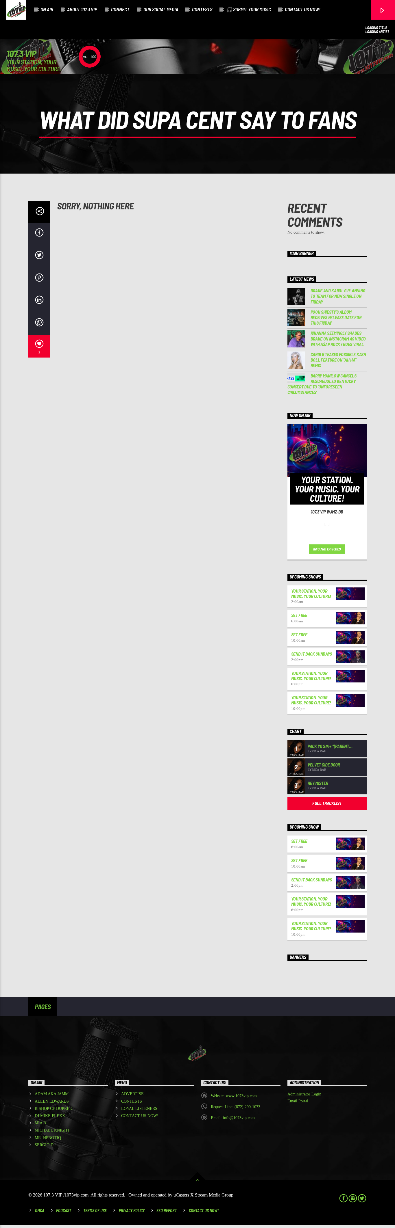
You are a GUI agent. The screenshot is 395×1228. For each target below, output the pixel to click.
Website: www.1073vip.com (234, 1096)
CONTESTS (202, 9)
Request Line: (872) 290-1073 (235, 1107)
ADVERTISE (132, 1094)
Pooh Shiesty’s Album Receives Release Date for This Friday (336, 317)
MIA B (40, 1123)
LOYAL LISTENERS (139, 1108)
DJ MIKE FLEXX (50, 1116)
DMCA (39, 1210)
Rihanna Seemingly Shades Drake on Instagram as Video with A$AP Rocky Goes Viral (338, 338)
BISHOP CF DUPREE (53, 1108)
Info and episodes (327, 549)
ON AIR (46, 9)
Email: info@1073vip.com (233, 1118)
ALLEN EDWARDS (52, 1101)
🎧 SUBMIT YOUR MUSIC (248, 9)
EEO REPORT (166, 1210)
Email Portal (297, 1101)
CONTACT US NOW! (302, 9)
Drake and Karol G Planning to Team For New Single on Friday (338, 296)
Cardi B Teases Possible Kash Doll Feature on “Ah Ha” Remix (338, 359)
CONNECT (120, 9)
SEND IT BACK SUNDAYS (311, 653)
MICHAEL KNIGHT (52, 1130)
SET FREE (299, 615)
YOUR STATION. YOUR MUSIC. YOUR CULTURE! (311, 593)
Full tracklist (327, 803)
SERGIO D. (45, 1145)
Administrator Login (304, 1094)
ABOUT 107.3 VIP (82, 9)
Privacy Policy (132, 1210)
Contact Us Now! (204, 1210)
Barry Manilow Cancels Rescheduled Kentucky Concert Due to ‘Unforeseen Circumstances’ (322, 384)
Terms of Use (95, 1210)
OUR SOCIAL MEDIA (160, 9)
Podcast (63, 1210)
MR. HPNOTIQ (48, 1138)
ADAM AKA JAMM (52, 1094)
